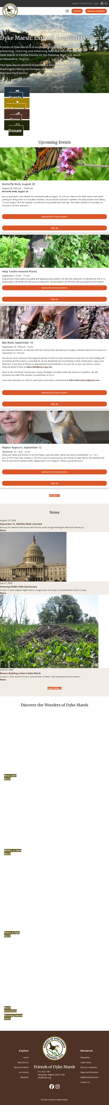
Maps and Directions (89, 1072)
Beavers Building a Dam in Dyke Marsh (20, 673)
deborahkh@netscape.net (39, 367)
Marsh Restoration (10, 1009)
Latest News (53, 688)
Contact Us (85, 1082)
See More (53, 495)
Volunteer (15, 108)
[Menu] (67, 11)
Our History (24, 1072)
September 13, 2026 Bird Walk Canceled (21, 524)
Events (15, 97)
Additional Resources (89, 1077)
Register (75, 3)
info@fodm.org (44, 1077)
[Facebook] (102, 3)
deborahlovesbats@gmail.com (84, 380)
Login (95, 3)
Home (26, 1057)
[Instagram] (106, 3)
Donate (77, 11)
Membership (86, 3)
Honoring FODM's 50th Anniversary (18, 586)
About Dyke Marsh (10, 777)
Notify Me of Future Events (54, 216)
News (15, 119)
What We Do (23, 1062)
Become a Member (96, 11)
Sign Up (54, 228)
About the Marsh (21, 1067)
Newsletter (85, 1057)
